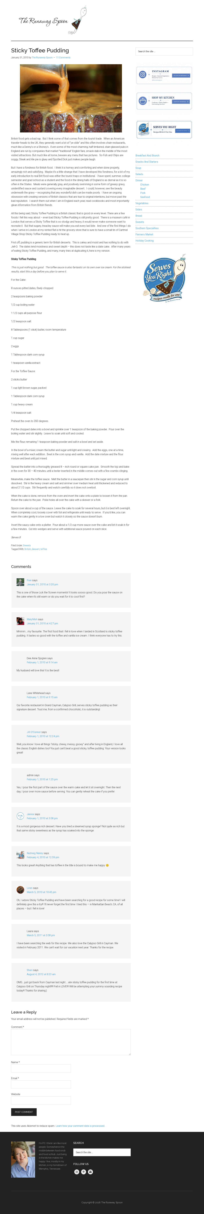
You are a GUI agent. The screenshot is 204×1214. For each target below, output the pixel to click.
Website (15, 1094)
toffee (43, 549)
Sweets (27, 545)
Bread (138, 215)
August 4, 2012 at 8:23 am (41, 974)
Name (15, 1062)
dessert (36, 549)
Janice (30, 814)
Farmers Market (144, 234)
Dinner (139, 180)
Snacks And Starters (146, 161)
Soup (138, 168)
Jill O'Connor (34, 732)
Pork (143, 192)
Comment (17, 1027)
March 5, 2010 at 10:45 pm (41, 892)
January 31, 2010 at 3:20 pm (42, 584)
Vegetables (141, 203)
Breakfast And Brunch (147, 155)
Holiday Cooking (144, 240)
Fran (29, 580)
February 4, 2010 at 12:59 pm (43, 857)
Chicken (144, 184)
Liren (29, 888)
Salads (139, 174)
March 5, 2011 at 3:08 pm (41, 935)
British (28, 549)
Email (15, 1078)
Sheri (30, 970)
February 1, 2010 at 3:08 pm (42, 818)
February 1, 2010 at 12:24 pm (43, 736)
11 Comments (63, 57)
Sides (138, 209)
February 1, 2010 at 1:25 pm (42, 779)
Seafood (145, 197)
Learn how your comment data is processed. (80, 1125)
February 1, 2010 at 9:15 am (42, 697)
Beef (143, 188)
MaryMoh (32, 619)
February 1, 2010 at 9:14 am (42, 662)
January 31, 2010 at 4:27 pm (42, 623)
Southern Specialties (147, 228)
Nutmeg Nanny (35, 853)
